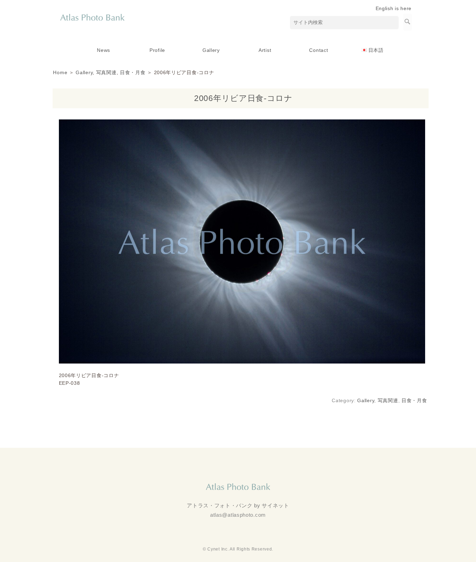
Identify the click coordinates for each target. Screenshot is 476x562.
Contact (318, 50)
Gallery (211, 50)
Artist (265, 50)
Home (60, 72)
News (103, 50)
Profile (157, 50)
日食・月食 (133, 72)
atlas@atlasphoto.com (238, 515)
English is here (394, 8)
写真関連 (106, 72)
